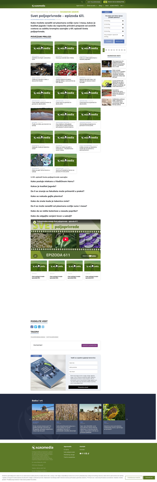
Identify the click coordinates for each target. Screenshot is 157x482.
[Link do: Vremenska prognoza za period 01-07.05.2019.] (89, 114)
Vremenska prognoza (85, 122)
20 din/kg (107, 20)
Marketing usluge (69, 454)
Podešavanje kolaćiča (134, 477)
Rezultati (119, 41)
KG (122, 50)
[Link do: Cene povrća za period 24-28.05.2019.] (89, 92)
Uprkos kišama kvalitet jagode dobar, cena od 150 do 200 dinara (65, 81)
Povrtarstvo (83, 56)
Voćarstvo (59, 77)
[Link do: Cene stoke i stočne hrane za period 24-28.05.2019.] (42, 92)
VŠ (116, 50)
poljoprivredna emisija (38, 337)
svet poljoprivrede (52, 337)
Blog (100, 5)
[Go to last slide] (30, 419)
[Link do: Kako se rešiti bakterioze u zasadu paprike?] (89, 47)
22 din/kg (107, 24)
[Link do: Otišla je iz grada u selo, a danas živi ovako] (42, 69)
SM (111, 50)
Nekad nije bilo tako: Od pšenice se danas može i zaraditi (88, 81)
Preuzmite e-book (83, 387)
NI (108, 50)
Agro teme (80, 5)
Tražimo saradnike (69, 457)
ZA (124, 50)
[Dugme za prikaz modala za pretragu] (82, 1)
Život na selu (91, 5)
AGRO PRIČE (114, 5)
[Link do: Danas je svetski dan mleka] (66, 47)
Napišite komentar (90, 345)
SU (114, 50)
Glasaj (108, 41)
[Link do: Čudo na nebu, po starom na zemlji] (42, 114)
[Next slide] (127, 419)
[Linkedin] (39, 327)
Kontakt (82, 449)
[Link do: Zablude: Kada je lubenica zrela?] (42, 137)
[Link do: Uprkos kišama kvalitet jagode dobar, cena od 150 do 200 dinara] (66, 69)
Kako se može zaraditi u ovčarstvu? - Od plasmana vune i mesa (64, 149)
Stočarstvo (59, 56)
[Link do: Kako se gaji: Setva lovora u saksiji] (42, 160)
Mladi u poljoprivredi (86, 145)
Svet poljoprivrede (93, 2)
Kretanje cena (36, 100)
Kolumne (34, 122)
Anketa (107, 12)
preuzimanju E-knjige (85, 380)
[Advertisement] (66, 300)
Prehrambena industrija (62, 122)
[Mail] (43, 327)
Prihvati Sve (149, 477)
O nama (66, 449)
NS (106, 50)
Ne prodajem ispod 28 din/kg (111, 35)
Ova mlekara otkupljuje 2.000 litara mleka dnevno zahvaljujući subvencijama (64, 125)
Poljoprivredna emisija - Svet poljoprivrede (47, 11)
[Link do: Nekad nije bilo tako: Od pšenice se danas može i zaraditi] (89, 69)
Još (121, 5)
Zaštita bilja (35, 56)
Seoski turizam (36, 77)
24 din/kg (107, 27)
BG (103, 50)
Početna (33, 11)
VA (119, 50)
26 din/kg (107, 31)
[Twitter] (35, 327)
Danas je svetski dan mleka (65, 58)
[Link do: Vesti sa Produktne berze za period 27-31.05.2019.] (66, 160)
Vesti (107, 5)
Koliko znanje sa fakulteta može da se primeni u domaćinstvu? (88, 149)
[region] (78, 477)
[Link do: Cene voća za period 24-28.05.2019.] (66, 92)
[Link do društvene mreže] (80, 453)
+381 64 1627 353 (41, 468)
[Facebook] (32, 327)
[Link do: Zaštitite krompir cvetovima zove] (42, 47)
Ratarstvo (82, 77)
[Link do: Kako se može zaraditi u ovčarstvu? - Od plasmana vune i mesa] (66, 137)
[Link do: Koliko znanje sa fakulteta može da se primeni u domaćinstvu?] (89, 137)
